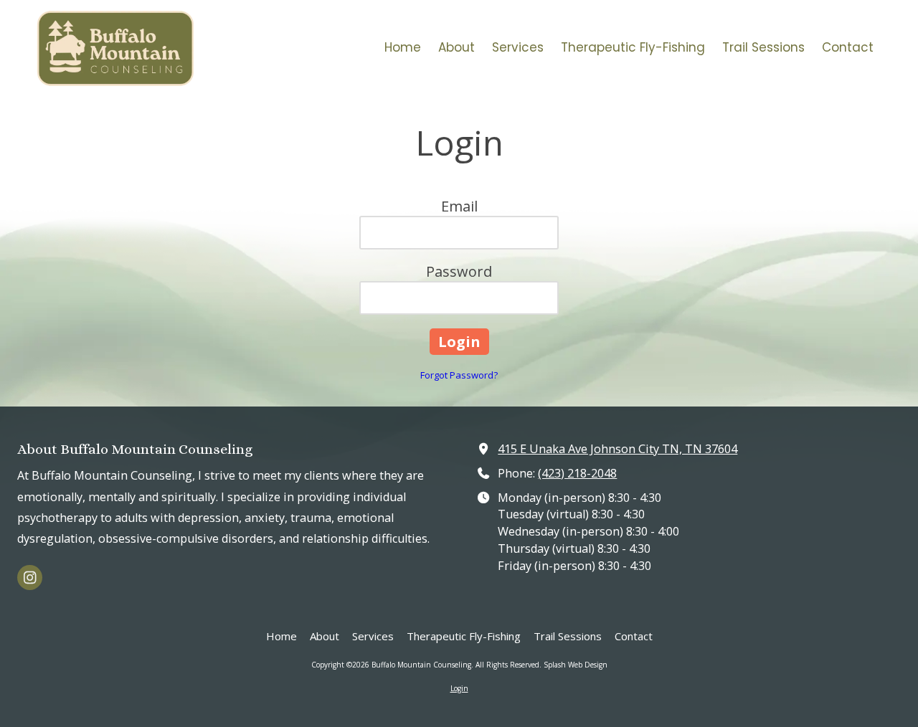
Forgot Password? (459, 375)
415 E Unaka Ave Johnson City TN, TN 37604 (617, 449)
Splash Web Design (575, 665)
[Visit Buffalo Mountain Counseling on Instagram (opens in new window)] (29, 577)
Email (459, 206)
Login (459, 688)
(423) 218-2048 (577, 473)
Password (459, 271)
